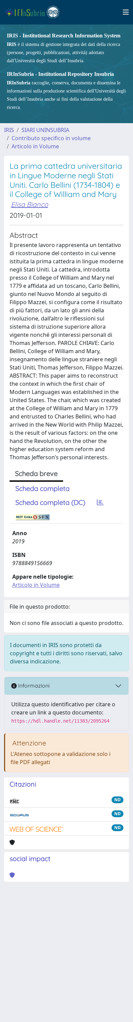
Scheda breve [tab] (36, 473)
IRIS (9, 130)
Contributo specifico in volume (51, 138)
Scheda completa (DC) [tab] (50, 502)
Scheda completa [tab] (42, 488)
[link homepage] (35, 12)
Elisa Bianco (29, 204)
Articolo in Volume (35, 146)
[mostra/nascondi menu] (126, 12)
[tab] (100, 502)
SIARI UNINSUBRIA (45, 130)
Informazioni (33, 685)
